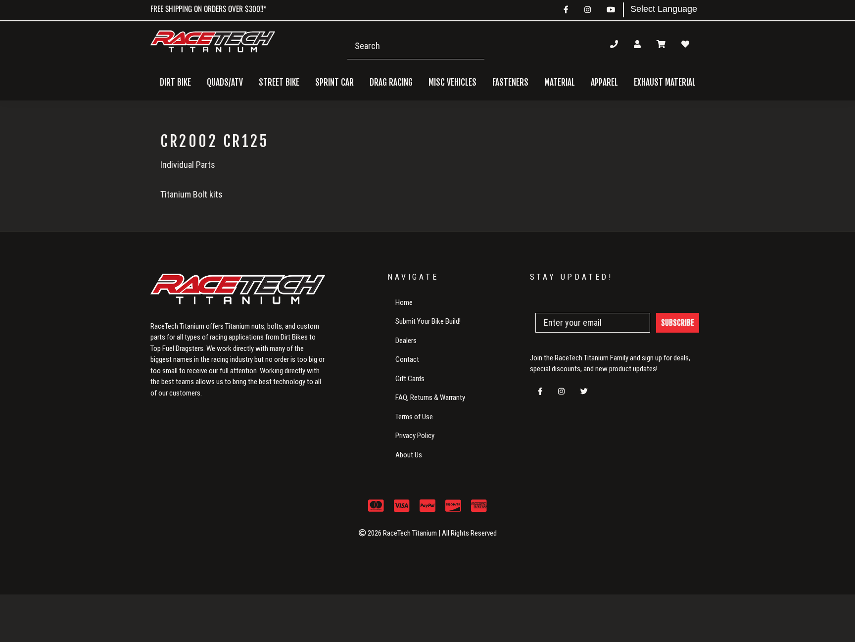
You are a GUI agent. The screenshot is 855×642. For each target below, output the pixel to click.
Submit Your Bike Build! (428, 321)
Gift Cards (410, 378)
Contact (407, 359)
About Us (408, 454)
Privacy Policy (414, 435)
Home (404, 302)
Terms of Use (414, 416)
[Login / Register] (637, 44)
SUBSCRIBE (677, 323)
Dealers (406, 340)
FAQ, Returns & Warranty (430, 397)
